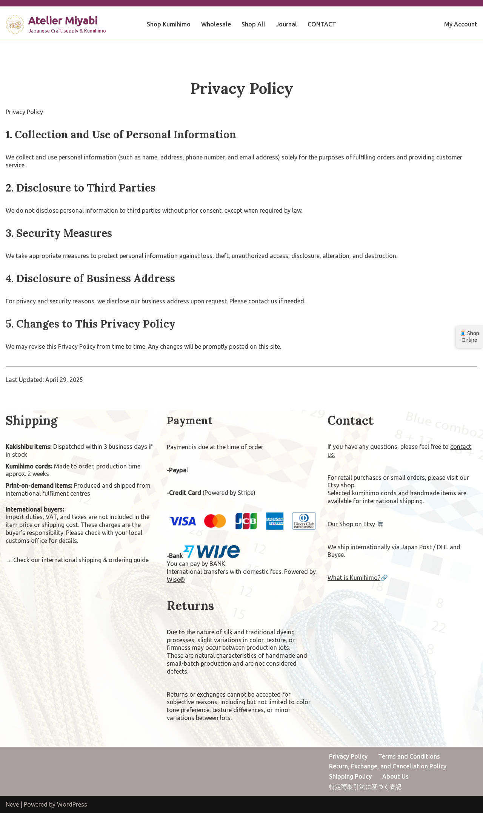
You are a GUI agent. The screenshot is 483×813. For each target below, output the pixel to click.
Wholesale (216, 24)
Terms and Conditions (409, 756)
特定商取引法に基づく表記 (365, 786)
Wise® (176, 579)
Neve (12, 804)
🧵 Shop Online (469, 336)
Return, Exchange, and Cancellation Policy (387, 766)
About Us (395, 776)
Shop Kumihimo (169, 24)
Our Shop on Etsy (351, 524)
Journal (286, 24)
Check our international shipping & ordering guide (81, 559)
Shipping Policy (350, 776)
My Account (460, 24)
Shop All (253, 24)
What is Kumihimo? (354, 577)
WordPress (72, 804)
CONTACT (322, 24)
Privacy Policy (348, 756)
